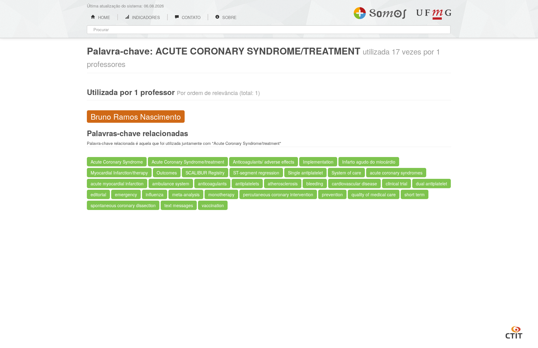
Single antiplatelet (305, 172)
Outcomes (167, 172)
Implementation (318, 162)
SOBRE (229, 17)
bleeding (314, 183)
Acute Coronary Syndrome (117, 162)
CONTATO (191, 17)
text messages (178, 205)
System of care (346, 172)
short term (414, 194)
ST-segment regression (256, 172)
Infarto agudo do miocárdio (368, 162)
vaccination (213, 205)
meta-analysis (186, 194)
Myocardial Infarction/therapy (119, 172)
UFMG (433, 14)
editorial (98, 194)
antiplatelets (247, 183)
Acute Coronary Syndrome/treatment (188, 162)
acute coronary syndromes (396, 172)
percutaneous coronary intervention (278, 194)
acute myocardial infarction (117, 183)
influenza (154, 194)
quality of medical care (374, 194)
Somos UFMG (380, 12)
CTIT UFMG (514, 331)
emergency (126, 194)
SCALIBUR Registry (205, 172)
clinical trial (396, 183)
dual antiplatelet (431, 183)
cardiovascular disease (354, 183)
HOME (103, 17)
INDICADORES (145, 17)
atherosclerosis (283, 183)
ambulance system (170, 183)
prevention (332, 194)
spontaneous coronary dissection (123, 205)
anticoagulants (212, 183)
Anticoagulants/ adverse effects (263, 162)
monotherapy (221, 194)
